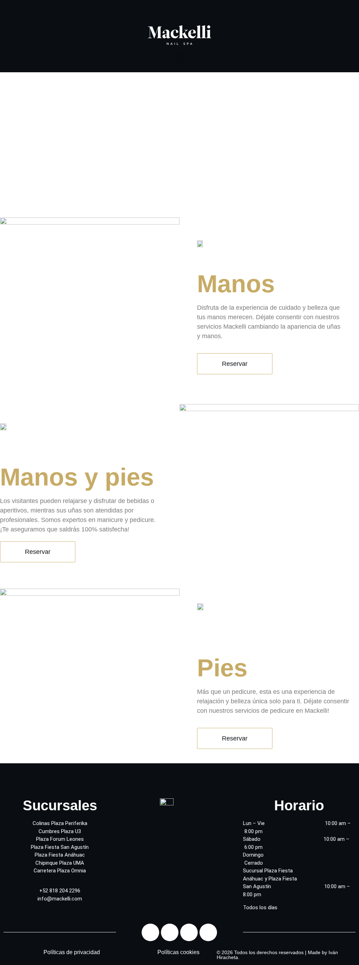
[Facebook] (150, 932)
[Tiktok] (208, 932)
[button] (179, 57)
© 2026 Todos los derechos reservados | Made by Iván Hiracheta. (277, 955)
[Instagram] (169, 932)
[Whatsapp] (189, 932)
